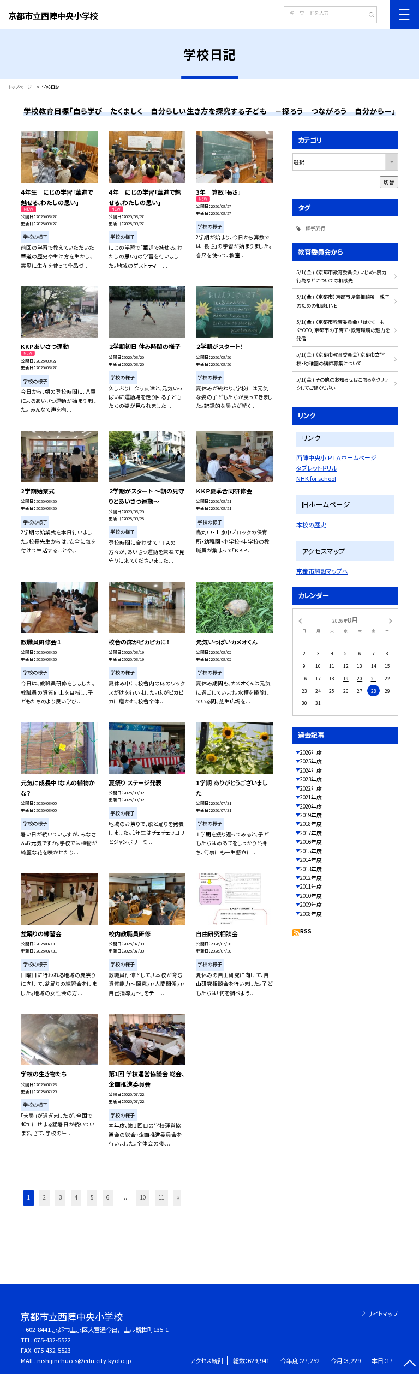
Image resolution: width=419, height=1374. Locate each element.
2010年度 (311, 896)
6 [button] (107, 1197)
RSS (306, 931)
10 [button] (143, 1197)
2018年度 (311, 824)
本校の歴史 (311, 524)
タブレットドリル (316, 467)
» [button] (178, 1197)
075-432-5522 (52, 1339)
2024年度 (311, 770)
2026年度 (311, 752)
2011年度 (311, 886)
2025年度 (311, 761)
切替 (389, 182)
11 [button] (161, 1197)
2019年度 (311, 815)
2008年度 (311, 914)
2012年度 (311, 878)
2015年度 (311, 851)
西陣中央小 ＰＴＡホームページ (336, 457)
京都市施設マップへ (322, 571)
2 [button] (44, 1197)
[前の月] (300, 620)
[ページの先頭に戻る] (409, 1364)
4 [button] (76, 1197)
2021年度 (311, 797)
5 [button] (92, 1197)
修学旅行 (315, 228)
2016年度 (311, 842)
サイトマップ (382, 1313)
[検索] (367, 16)
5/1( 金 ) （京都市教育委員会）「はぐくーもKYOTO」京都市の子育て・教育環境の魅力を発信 (343, 330)
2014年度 (311, 860)
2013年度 (311, 869)
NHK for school (316, 478)
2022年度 (311, 788)
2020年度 (311, 806)
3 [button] (60, 1197)
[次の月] (390, 620)
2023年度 (311, 779)
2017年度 (311, 833)
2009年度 (311, 904)
